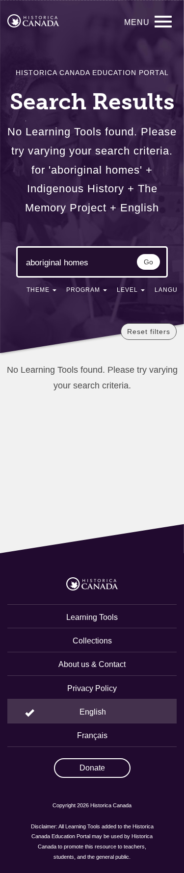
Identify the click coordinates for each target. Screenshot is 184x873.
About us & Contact (92, 664)
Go (148, 262)
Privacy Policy (92, 688)
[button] (41, 292)
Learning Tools (92, 617)
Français (92, 735)
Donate (92, 768)
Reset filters (148, 331)
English (92, 712)
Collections (92, 641)
